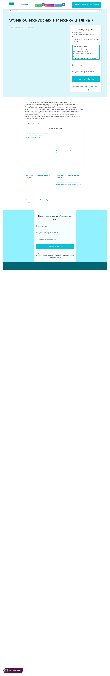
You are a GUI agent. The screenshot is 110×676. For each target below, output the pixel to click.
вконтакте (34, 123)
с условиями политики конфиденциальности (85, 89)
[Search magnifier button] (100, 11)
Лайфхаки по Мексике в (83, 5)
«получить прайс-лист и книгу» (58, 253)
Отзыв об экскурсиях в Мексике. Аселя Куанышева (68, 176)
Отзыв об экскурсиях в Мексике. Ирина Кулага (38, 201)
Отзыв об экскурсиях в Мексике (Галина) (68, 184)
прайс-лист (77, 32)
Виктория (28, 102)
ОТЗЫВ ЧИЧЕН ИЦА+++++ (34, 137)
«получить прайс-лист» (91, 86)
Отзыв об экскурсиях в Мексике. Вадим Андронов (38, 176)
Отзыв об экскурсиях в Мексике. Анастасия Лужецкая (69, 152)
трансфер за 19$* (80, 46)
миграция (77, 44)
